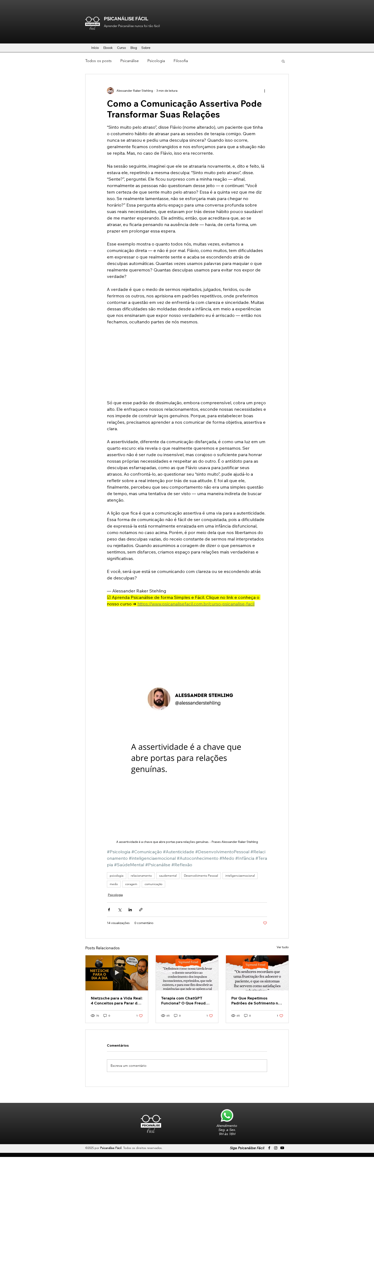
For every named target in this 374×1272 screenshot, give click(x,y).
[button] (283, 61)
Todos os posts (98, 60)
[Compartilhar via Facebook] (109, 910)
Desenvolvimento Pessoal (201, 875)
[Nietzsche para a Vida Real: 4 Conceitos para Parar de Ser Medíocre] (116, 972)
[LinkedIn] (282, 1148)
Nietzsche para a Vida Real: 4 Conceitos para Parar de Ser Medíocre (116, 1001)
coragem (131, 884)
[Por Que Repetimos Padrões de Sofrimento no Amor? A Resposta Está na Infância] (257, 972)
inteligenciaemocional (240, 875)
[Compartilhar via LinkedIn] (130, 910)
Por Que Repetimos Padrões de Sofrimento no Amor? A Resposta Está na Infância (256, 1001)
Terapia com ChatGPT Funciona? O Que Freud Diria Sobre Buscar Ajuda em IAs (184, 1001)
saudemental (168, 875)
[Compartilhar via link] (141, 910)
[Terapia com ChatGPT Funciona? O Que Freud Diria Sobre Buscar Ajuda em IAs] (187, 972)
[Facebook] (269, 1148)
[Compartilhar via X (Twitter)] (120, 910)
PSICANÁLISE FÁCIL (126, 18)
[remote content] (187, 362)
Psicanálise (129, 60)
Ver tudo (283, 947)
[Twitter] (276, 1148)
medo (114, 884)
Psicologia (156, 60)
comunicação (153, 884)
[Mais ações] (264, 90)
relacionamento (141, 875)
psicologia (116, 875)
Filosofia (181, 60)
